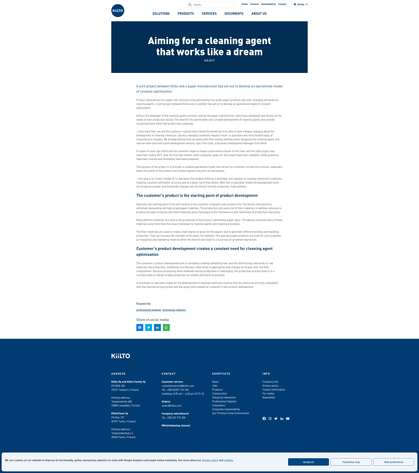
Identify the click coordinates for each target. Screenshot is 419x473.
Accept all (308, 462)
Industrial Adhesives (224, 397)
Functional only (351, 462)
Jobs (215, 385)
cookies (228, 460)
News (245, 4)
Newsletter (269, 397)
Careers (254, 4)
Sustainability (268, 4)
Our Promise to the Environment (230, 413)
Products (217, 389)
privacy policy (210, 460)
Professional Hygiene (224, 401)
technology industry (174, 310)
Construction (219, 393)
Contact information (274, 389)
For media (268, 393)
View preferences (393, 462)
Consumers (218, 405)
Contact (282, 4)
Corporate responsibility (226, 409)
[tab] (161, 13)
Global (301, 4)
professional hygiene (148, 310)
